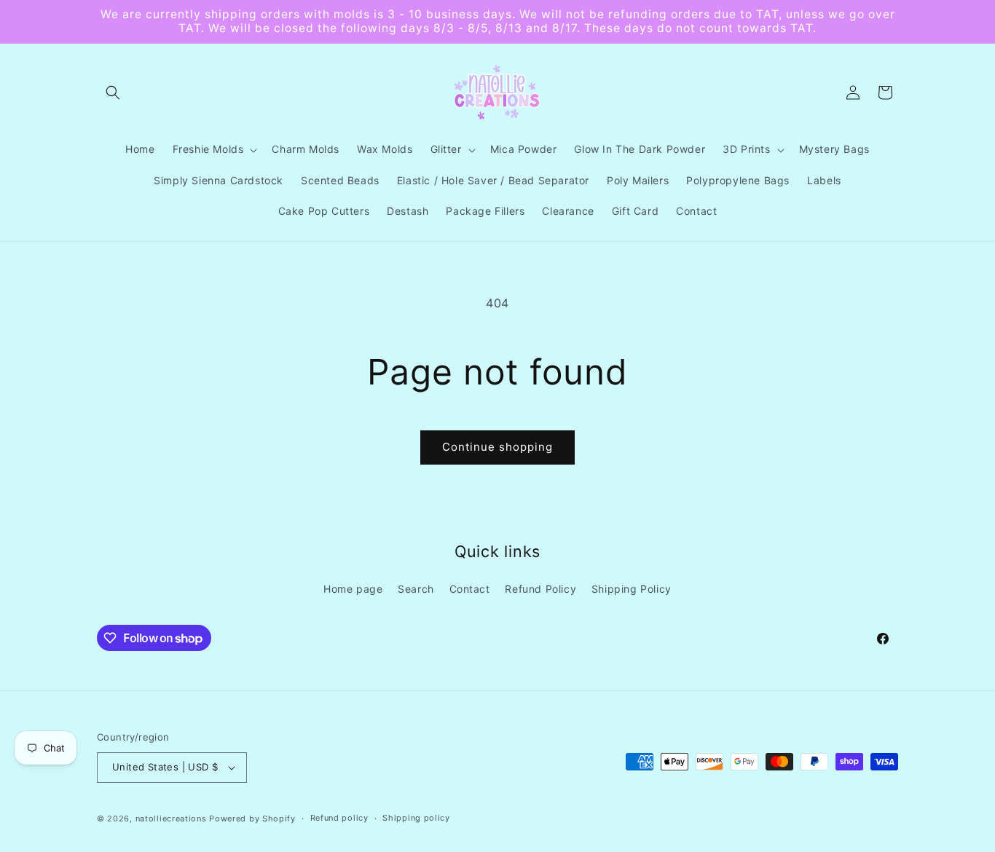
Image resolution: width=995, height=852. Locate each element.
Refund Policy (540, 589)
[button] (113, 92)
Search (416, 589)
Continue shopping (497, 447)
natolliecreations (171, 818)
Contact (469, 589)
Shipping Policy (631, 589)
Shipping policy (416, 818)
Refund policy (339, 818)
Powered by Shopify (252, 818)
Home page (352, 589)
